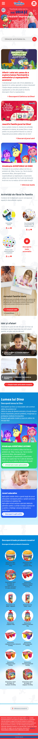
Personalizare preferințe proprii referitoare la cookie (15, 729)
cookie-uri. (32, 728)
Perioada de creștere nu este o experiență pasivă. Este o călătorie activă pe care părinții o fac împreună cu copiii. (19, 31)
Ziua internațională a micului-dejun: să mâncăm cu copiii (29, 224)
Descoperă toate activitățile (27, 249)
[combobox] (19, 39)
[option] (19, 617)
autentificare (10, 313)
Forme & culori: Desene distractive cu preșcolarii (9, 251)
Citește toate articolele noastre (19, 384)
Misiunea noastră (20, 708)
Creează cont (11, 310)
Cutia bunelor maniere (9, 223)
